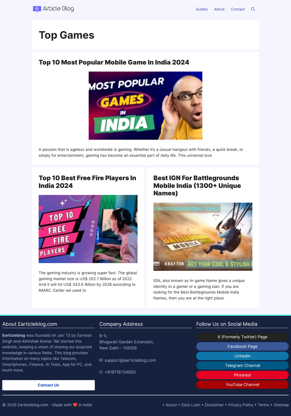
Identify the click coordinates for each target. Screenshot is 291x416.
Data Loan (190, 405)
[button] (253, 9)
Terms (263, 405)
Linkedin (242, 356)
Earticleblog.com (33, 405)
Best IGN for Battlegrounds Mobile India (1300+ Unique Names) (197, 185)
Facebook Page (242, 346)
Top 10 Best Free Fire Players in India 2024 (87, 181)
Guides (202, 9)
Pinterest (242, 375)
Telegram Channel (242, 365)
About (219, 9)
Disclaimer (214, 405)
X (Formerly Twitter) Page (242, 336)
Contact (238, 9)
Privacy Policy (240, 405)
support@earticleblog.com (130, 360)
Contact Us (48, 385)
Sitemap (281, 405)
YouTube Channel (242, 384)
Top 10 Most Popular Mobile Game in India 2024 (114, 62)
